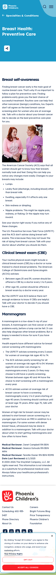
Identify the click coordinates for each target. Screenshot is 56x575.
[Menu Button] (51, 6)
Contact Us (7, 507)
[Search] (44, 7)
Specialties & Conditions (22, 15)
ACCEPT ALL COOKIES (28, 567)
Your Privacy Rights (13, 554)
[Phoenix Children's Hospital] (10, 6)
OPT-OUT (28, 560)
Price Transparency (40, 515)
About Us (6, 523)
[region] (28, 553)
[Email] (7, 48)
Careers (34, 507)
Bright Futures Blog (40, 511)
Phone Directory (10, 519)
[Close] (52, 536)
